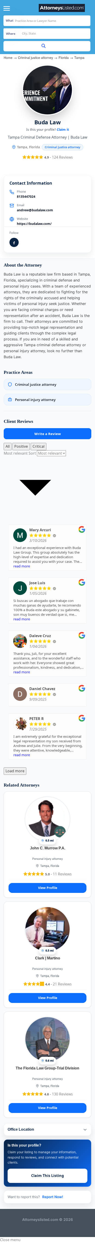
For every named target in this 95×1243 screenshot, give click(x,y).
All (8, 446)
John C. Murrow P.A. (47, 848)
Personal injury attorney (47, 858)
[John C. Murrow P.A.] (47, 818)
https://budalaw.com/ (34, 223)
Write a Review (47, 433)
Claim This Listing (47, 1175)
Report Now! (52, 1197)
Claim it (63, 129)
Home (8, 57)
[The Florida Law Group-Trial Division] (47, 1038)
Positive (21, 446)
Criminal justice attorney (35, 57)
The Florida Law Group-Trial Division (47, 1068)
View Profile (47, 888)
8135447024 (26, 196)
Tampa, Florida (49, 866)
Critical (39, 446)
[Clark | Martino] (47, 928)
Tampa (79, 57)
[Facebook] (14, 242)
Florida (64, 57)
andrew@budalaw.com (35, 210)
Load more (15, 770)
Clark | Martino (47, 958)
